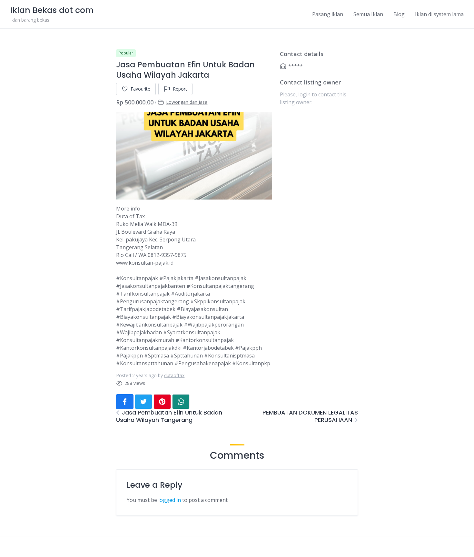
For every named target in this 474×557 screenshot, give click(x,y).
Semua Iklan (368, 14)
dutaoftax (174, 375)
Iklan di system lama (439, 14)
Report (180, 89)
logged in (169, 499)
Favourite (140, 89)
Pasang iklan (327, 14)
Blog (399, 14)
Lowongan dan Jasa (186, 102)
